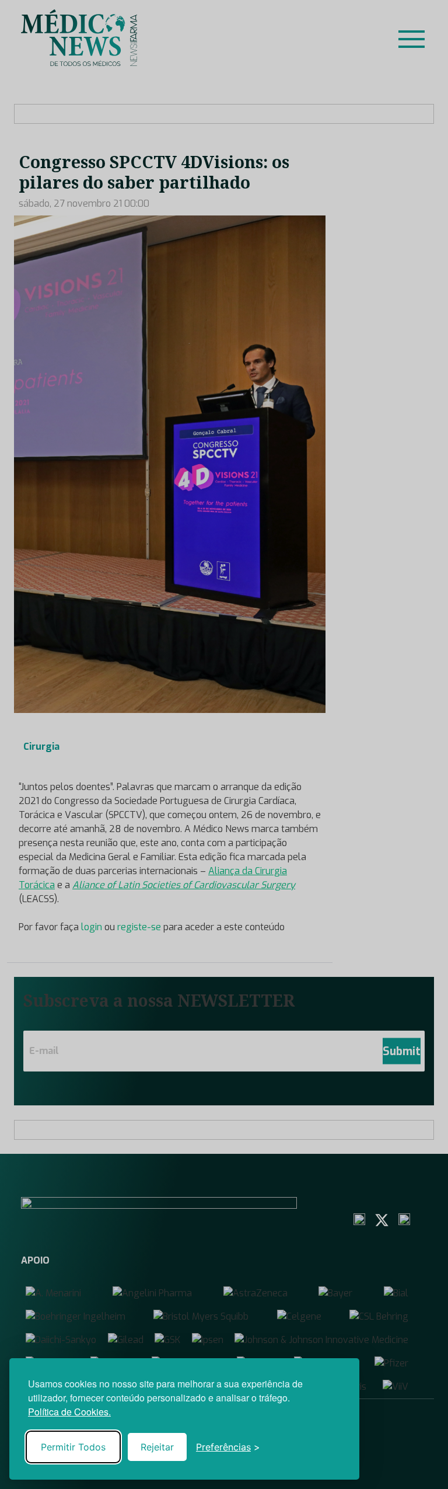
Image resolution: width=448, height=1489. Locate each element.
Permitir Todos (73, 1447)
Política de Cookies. (69, 1411)
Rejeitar (157, 1447)
